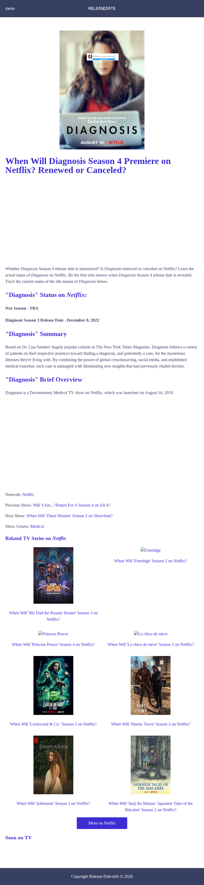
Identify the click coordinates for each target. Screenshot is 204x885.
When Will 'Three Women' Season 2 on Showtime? (70, 515)
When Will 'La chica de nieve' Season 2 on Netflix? (151, 644)
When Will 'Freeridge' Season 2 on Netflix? (150, 561)
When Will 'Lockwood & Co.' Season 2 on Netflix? (53, 724)
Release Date (100, 876)
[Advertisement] (102, 218)
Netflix (28, 494)
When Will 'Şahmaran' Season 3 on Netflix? (53, 803)
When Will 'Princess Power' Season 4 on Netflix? (53, 644)
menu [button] (10, 8)
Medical (37, 526)
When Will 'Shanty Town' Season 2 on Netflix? (150, 724)
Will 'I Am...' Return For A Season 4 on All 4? (71, 505)
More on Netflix (102, 823)
